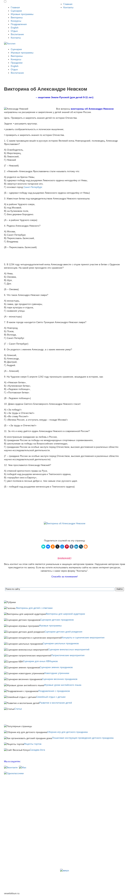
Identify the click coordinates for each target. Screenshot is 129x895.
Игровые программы (22, 14)
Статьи (18, 708)
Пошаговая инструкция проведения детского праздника (83, 738)
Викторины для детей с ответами (34, 608)
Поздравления (19, 24)
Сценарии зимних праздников (56, 667)
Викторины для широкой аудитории (65, 613)
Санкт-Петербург (33, 187)
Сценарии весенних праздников (59, 679)
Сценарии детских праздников (57, 619)
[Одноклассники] (53, 547)
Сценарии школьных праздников (61, 643)
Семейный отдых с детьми (51, 696)
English (14, 27)
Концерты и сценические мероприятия (83, 637)
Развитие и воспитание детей (55, 702)
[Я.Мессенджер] (43, 547)
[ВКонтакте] (48, 547)
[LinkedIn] (76, 547)
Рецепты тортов (32, 744)
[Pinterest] (67, 547)
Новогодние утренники (56, 673)
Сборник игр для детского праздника (67, 732)
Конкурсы (16, 20)
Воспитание (17, 34)
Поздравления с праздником (54, 691)
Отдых (14, 31)
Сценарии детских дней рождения (63, 631)
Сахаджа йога (37, 749)
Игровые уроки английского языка (62, 685)
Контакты (16, 37)
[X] (57, 547)
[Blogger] (86, 547)
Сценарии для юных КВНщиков (40, 661)
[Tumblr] (72, 547)
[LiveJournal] (81, 547)
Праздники (17, 62)
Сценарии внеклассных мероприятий (68, 649)
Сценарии (16, 10)
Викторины (17, 17)
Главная (15, 7)
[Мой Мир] (62, 547)
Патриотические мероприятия (67, 655)
